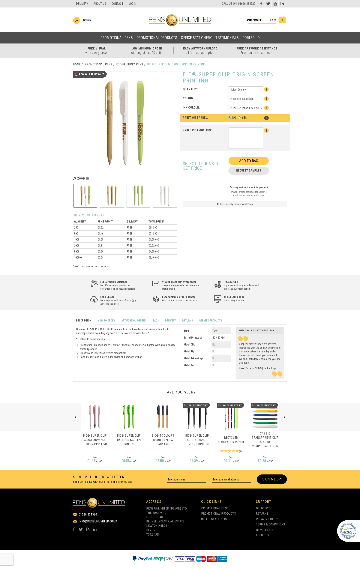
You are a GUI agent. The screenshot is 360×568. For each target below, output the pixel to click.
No (234, 117)
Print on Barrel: (195, 117)
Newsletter (265, 530)
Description (83, 320)
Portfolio (251, 37)
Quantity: (190, 89)
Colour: (188, 98)
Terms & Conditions (270, 524)
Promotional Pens (215, 508)
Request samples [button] (248, 170)
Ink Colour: (191, 107)
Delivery (170, 320)
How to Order (106, 320)
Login (132, 3)
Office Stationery (214, 519)
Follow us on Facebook (261, 3)
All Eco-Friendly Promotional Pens (235, 204)
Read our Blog (275, 3)
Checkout (254, 20)
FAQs (156, 320)
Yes (244, 117)
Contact (117, 3)
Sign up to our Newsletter (102, 479)
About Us (262, 535)
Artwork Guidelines (134, 320)
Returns (187, 320)
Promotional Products (218, 513)
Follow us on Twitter (268, 3)
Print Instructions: (198, 130)
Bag (282, 19)
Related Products (210, 320)
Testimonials (227, 37)
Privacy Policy (267, 519)
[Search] (76, 20)
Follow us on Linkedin (282, 3)
